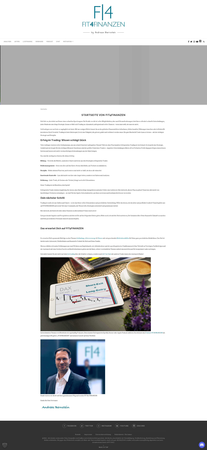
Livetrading (27, 41)
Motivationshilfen (123, 238)
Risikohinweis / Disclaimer (123, 434)
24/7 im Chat (107, 254)
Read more (103, 82)
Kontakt (78, 434)
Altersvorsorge (90, 238)
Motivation (67, 41)
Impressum (88, 434)
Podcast (49, 41)
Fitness (100, 238)
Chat (58, 41)
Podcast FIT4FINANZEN (153, 333)
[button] (4, 445)
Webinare (39, 41)
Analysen (7, 41)
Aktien (17, 41)
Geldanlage (80, 238)
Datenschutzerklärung (103, 434)
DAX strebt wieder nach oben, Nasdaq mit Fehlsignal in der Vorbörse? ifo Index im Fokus (103, 72)
